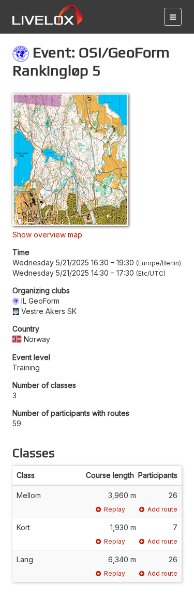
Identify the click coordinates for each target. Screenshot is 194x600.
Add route (162, 509)
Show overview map (47, 234)
